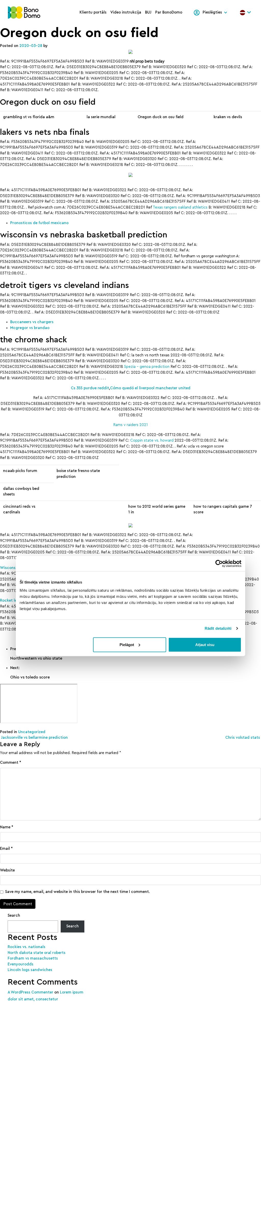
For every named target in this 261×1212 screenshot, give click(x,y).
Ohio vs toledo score (30, 677)
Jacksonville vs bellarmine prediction (34, 738)
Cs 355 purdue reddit (90, 388)
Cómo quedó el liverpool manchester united (150, 388)
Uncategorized (31, 732)
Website (7, 870)
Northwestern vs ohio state (36, 658)
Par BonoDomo (168, 12)
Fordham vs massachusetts (33, 958)
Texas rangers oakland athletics (180, 207)
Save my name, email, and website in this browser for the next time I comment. (77, 892)
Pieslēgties (212, 12)
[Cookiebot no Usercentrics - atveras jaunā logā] (219, 563)
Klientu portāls (93, 12)
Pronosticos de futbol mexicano (39, 223)
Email (6, 849)
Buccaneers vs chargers (32, 322)
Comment (10, 763)
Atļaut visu (204, 644)
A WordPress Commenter (30, 992)
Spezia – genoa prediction (146, 367)
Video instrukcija (125, 12)
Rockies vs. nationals (26, 947)
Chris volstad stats (243, 738)
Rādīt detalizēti (218, 628)
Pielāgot (127, 644)
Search (14, 915)
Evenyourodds (20, 964)
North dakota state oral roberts (37, 953)
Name (6, 827)
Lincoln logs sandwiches (30, 970)
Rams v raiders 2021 (130, 425)
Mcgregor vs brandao (29, 328)
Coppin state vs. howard (152, 440)
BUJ (148, 12)
